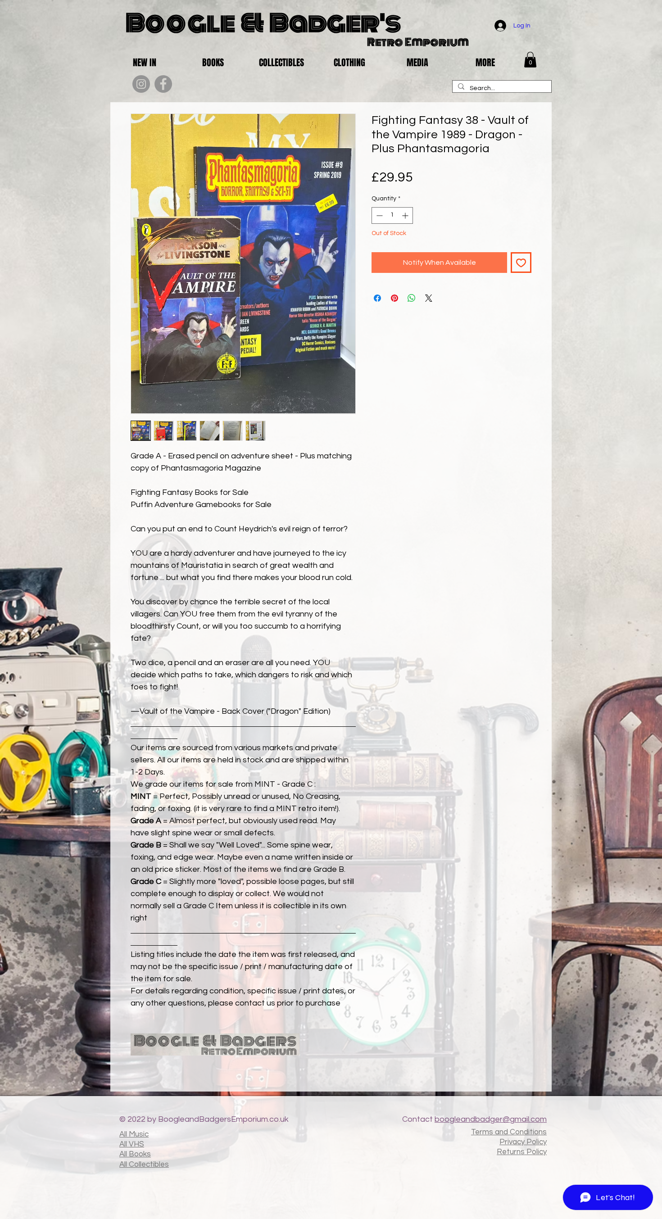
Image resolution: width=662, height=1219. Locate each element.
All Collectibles (144, 1164)
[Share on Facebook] (377, 298)
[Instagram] (141, 84)
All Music (134, 1134)
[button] (530, 60)
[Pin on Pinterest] (394, 298)
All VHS (131, 1144)
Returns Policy (522, 1152)
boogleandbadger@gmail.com (491, 1119)
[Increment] (406, 215)
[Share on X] (428, 298)
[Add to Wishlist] (521, 262)
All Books (135, 1154)
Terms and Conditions (509, 1132)
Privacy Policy (523, 1142)
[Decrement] (378, 215)
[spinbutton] (392, 215)
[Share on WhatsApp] (411, 298)
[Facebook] (163, 84)
